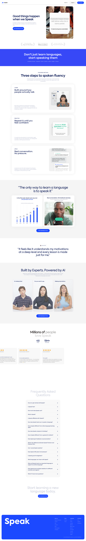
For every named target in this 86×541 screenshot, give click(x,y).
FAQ (55, 523)
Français (71, 531)
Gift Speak (79, 523)
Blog (55, 526)
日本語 (71, 521)
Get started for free (43, 496)
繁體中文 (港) (72, 526)
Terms (65, 521)
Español (71, 523)
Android (79, 521)
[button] (66, 3)
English (71, 534)
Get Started (80, 2)
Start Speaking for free (18, 28)
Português (72, 529)
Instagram (56, 529)
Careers (56, 521)
